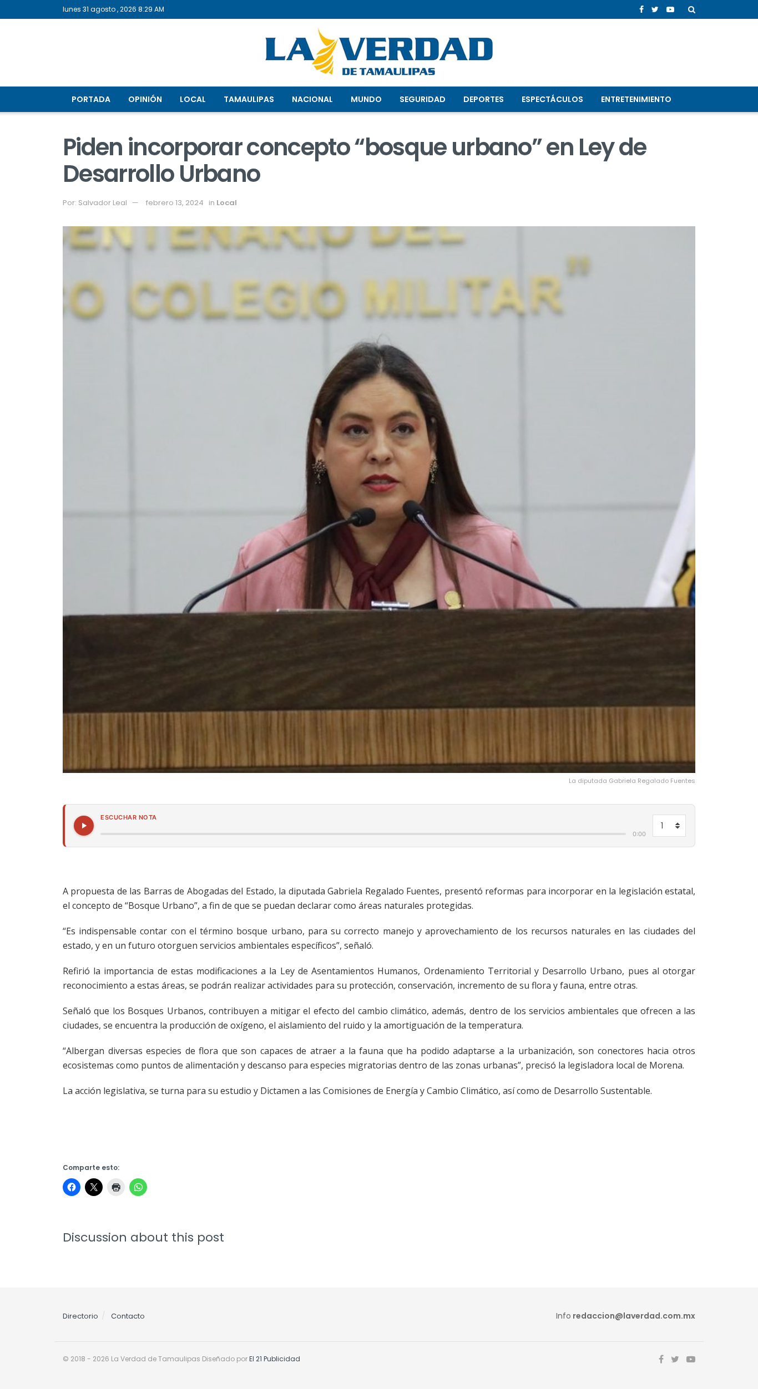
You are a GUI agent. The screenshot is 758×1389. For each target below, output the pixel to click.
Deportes (483, 99)
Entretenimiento (636, 99)
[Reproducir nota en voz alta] (84, 826)
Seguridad (423, 99)
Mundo (366, 99)
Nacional (312, 99)
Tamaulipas (249, 99)
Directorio (80, 1316)
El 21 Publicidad (274, 1358)
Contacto (128, 1316)
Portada (91, 99)
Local (193, 99)
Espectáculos (552, 99)
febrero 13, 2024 (175, 202)
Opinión (145, 99)
